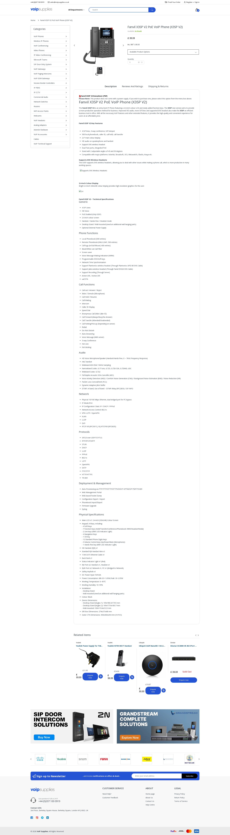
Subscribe (189, 776)
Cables (36, 139)
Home (33, 20)
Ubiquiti (141, 643)
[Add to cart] (101, 676)
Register (189, 2)
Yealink (78, 643)
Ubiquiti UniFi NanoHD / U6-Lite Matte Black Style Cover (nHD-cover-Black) (152, 646)
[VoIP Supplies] (41, 9)
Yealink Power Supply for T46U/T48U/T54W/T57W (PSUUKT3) (89, 646)
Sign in (197, 2)
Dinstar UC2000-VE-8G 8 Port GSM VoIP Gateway (183, 646)
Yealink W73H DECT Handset (120, 646)
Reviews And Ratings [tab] (132, 86)
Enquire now (90, 676)
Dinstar (172, 643)
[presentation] (196, 635)
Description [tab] (111, 86)
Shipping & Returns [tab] (158, 86)
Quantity (131, 59)
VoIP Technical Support (43, 144)
